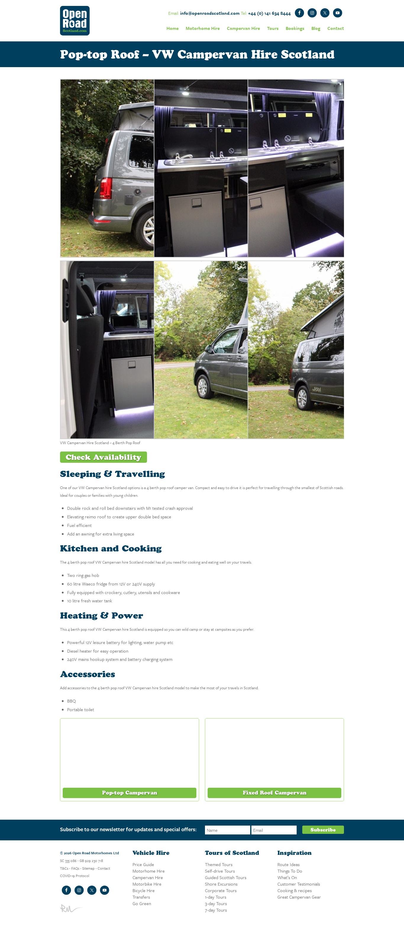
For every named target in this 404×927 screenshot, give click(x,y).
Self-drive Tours (220, 871)
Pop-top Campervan (129, 793)
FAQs (75, 868)
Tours (273, 28)
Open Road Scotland (75, 20)
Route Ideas (288, 864)
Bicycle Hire (143, 890)
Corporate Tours (221, 890)
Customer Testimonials (298, 884)
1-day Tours (215, 897)
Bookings (295, 28)
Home (173, 28)
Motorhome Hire (203, 28)
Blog (315, 28)
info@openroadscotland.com (210, 13)
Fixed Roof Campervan (274, 793)
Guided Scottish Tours (225, 877)
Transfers (141, 897)
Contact (335, 28)
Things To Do (289, 871)
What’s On (287, 877)
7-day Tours (216, 910)
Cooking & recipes (294, 890)
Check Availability (103, 457)
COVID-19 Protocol (74, 875)
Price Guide (143, 864)
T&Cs (64, 868)
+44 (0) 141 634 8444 (269, 13)
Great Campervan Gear (299, 897)
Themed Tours (218, 864)
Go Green (141, 903)
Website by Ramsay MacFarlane (72, 908)
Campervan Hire (243, 28)
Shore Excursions (221, 884)
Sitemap (88, 868)
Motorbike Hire (146, 884)
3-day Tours (216, 903)
